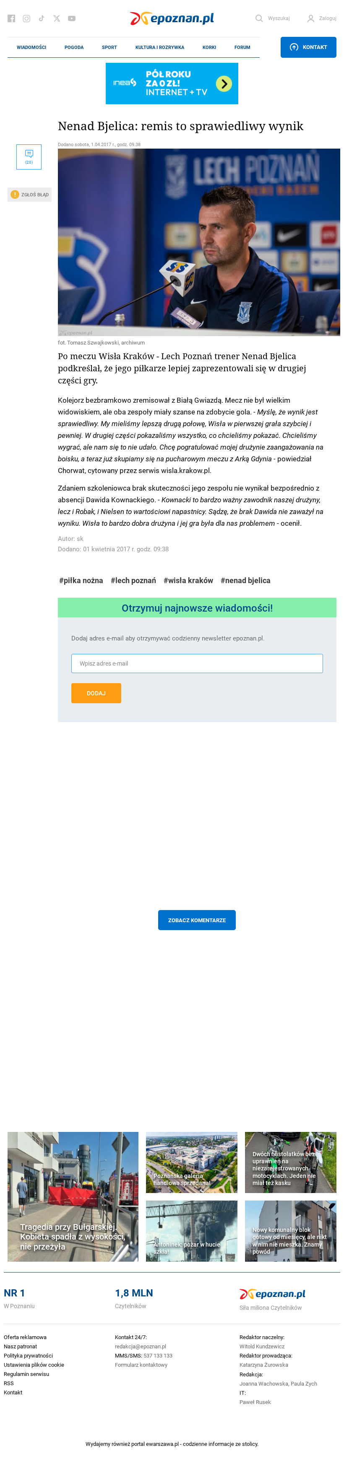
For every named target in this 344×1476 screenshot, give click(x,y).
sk (80, 539)
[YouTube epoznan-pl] (72, 18)
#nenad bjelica (246, 580)
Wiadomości (31, 47)
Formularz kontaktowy (141, 1364)
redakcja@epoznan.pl (140, 1346)
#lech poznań (133, 580)
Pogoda (74, 47)
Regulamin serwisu (26, 1374)
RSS (9, 1383)
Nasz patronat (20, 1346)
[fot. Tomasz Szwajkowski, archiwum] (197, 242)
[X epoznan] (56, 18)
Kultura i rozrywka (160, 47)
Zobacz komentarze (197, 920)
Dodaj (96, 693)
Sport (109, 47)
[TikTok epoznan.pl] (41, 18)
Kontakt (315, 47)
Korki (209, 47)
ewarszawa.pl (162, 1443)
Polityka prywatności (28, 1355)
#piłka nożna (81, 580)
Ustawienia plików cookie (34, 1364)
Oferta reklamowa (25, 1337)
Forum (242, 47)
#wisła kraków (188, 580)
